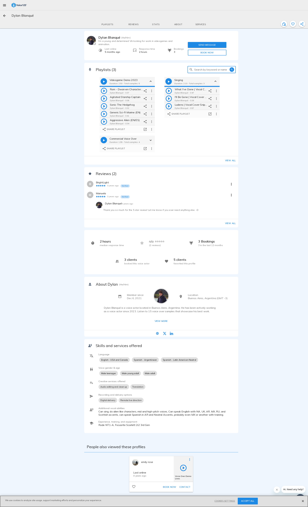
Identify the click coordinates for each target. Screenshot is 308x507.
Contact (184, 487)
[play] (104, 90)
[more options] (151, 91)
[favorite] (293, 24)
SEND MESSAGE (207, 44)
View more (161, 321)
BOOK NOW (207, 52)
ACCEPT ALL (247, 501)
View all (230, 160)
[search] (191, 69)
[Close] (302, 501)
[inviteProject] (284, 24)
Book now (169, 487)
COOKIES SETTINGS (224, 501)
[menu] (4, 5)
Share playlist (115, 129)
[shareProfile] (302, 24)
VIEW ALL (230, 223)
